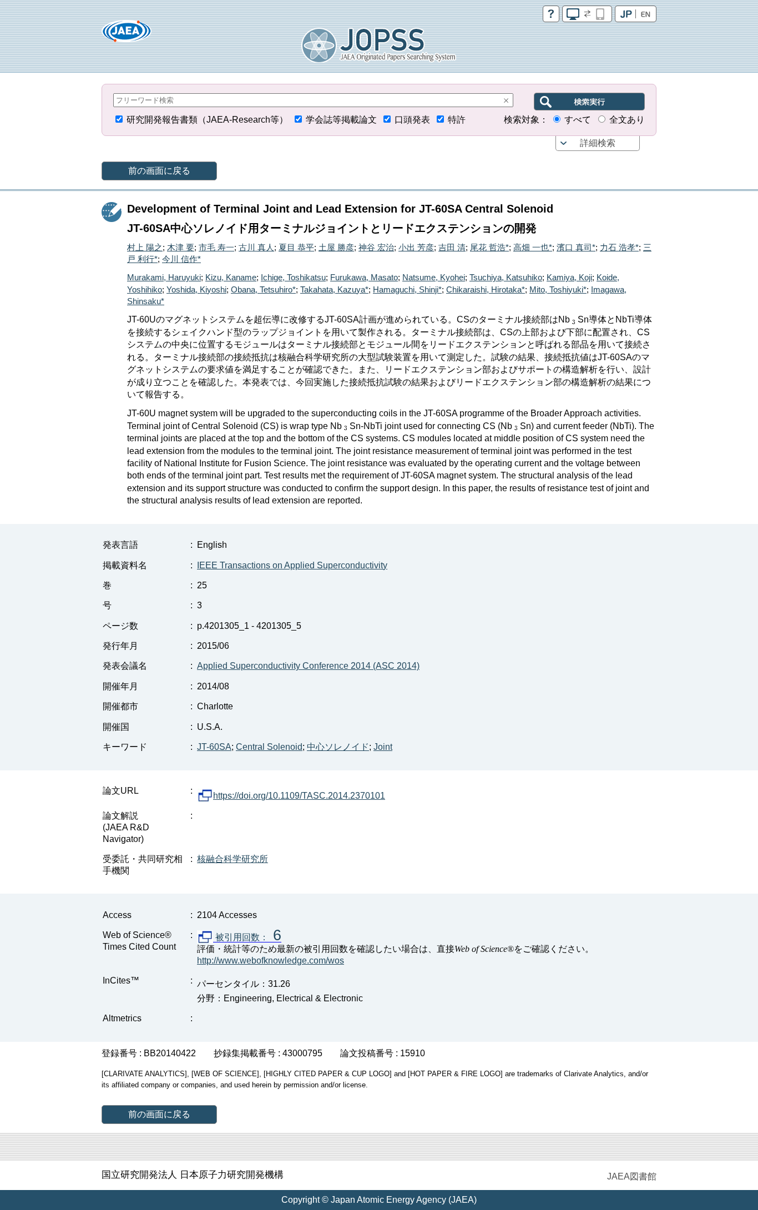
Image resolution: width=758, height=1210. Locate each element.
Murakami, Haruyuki (164, 277)
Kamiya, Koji (569, 277)
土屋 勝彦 (336, 247)
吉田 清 (452, 247)
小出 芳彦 (416, 247)
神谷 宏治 (376, 247)
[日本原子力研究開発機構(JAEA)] (126, 34)
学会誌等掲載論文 (341, 119)
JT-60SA (214, 747)
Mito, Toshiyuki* (558, 289)
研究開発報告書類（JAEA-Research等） (207, 119)
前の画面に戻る (159, 170)
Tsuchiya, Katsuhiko (505, 277)
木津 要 (180, 247)
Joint (382, 747)
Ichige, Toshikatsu (293, 277)
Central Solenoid (269, 747)
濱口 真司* (576, 247)
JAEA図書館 (631, 1176)
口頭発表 (412, 119)
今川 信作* (181, 259)
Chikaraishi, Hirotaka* (485, 289)
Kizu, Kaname (230, 277)
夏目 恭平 (296, 247)
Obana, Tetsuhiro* (263, 289)
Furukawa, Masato (364, 277)
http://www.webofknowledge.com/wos (270, 960)
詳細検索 (597, 143)
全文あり (627, 119)
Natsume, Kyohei (433, 277)
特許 (457, 119)
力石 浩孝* (619, 247)
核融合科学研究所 (232, 859)
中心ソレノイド (338, 747)
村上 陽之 (145, 247)
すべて (577, 119)
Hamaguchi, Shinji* (407, 289)
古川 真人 (256, 247)
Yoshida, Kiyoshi (196, 289)
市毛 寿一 (216, 247)
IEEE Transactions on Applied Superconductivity (292, 565)
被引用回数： (247, 937)
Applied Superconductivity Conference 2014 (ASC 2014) (308, 665)
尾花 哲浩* (489, 247)
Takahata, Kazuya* (334, 289)
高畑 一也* (532, 247)
